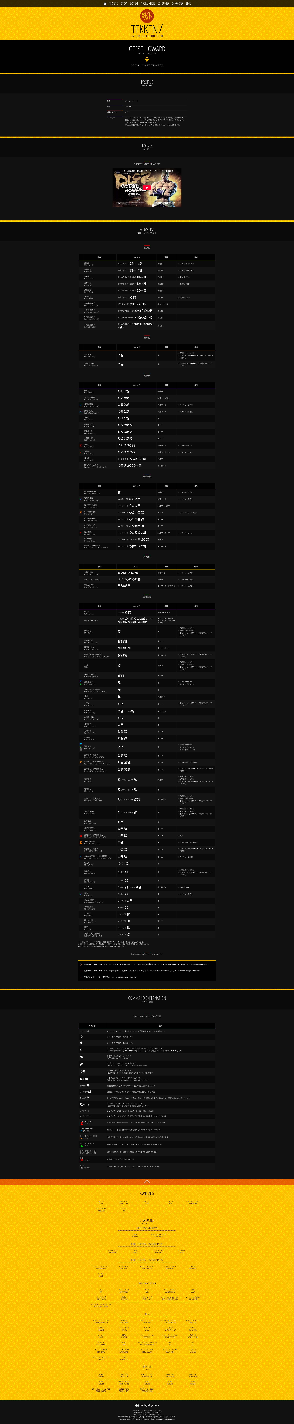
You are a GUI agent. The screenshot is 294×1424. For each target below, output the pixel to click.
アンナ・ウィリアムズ (101, 1268)
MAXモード (195, 356)
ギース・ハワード (170, 1291)
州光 (135, 1236)
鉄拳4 (101, 1383)
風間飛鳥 (124, 1322)
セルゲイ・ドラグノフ (192, 1322)
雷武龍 (193, 1268)
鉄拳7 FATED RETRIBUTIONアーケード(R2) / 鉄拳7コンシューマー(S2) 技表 (142, 971)
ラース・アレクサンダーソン (147, 1344)
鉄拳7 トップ (124, 1202)
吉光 (124, 1358)
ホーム (101, 1202)
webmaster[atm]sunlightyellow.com (165, 1419)
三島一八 (101, 1344)
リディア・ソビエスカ (158, 1236)
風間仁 (124, 1336)
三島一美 (193, 1336)
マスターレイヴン (147, 1298)
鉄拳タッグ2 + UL (147, 1375)
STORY (124, 3)
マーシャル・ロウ (147, 1351)
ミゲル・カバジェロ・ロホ (170, 1298)
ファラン (193, 1329)
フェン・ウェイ (124, 1329)
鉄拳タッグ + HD (124, 1383)
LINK (188, 3)
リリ (192, 1344)
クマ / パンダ (101, 1298)
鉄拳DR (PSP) (124, 1390)
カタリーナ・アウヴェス (170, 1336)
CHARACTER (177, 3)
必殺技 (182, 630)
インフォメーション (193, 1202)
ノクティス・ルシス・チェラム (101, 1306)
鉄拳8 (101, 1375)
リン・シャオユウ (101, 1351)
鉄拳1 (193, 1383)
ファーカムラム (112, 1252)
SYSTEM (134, 3)
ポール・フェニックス (170, 1351)
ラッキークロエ (124, 1351)
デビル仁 (101, 1329)
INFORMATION (147, 3)
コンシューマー (101, 1210)
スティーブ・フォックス (101, 1358)
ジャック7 (101, 1336)
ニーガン (101, 1275)
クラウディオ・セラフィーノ (170, 1322)
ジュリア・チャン (170, 1268)
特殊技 (182, 628)
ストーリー (147, 1202)
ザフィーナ (181, 1252)
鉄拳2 (170, 1383)
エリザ (147, 1291)
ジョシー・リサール (147, 1336)
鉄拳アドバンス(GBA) (147, 1390)
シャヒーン (193, 1351)
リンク (124, 1210)
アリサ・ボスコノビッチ (101, 1322)
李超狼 (124, 1298)
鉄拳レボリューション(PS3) (101, 1390)
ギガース (147, 1329)
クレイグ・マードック (147, 1268)
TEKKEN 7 (113, 3)
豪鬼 (193, 1291)
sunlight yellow (145, 1419)
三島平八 (170, 1329)
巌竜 (135, 1252)
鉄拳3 (147, 1383)
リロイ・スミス (158, 1252)
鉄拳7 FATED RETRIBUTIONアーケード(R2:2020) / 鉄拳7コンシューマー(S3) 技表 (146, 964)
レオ (169, 1344)
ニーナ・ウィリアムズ (192, 1298)
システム (170, 1202)
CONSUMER (163, 3)
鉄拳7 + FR (124, 1375)
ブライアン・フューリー (147, 1322)
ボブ (101, 1291)
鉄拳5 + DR (193, 1375)
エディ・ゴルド (124, 1291)
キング (124, 1344)
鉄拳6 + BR (170, 1375)
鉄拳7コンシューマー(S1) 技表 (110, 977)
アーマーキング (124, 1268)
